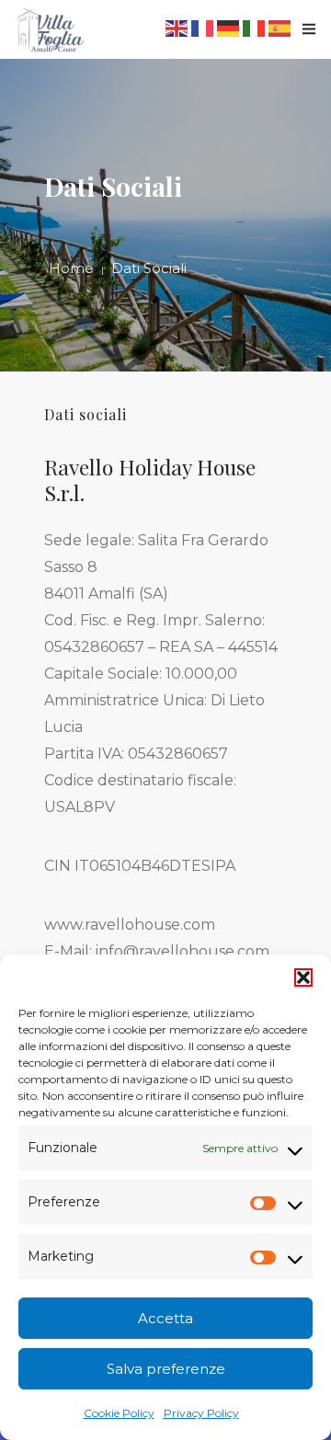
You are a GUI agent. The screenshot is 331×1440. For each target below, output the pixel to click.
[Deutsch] (230, 27)
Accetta (165, 1318)
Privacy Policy (201, 1413)
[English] (178, 27)
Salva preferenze (166, 1368)
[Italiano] (255, 27)
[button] (303, 977)
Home (71, 268)
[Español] (281, 27)
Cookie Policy (119, 1413)
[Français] (204, 27)
